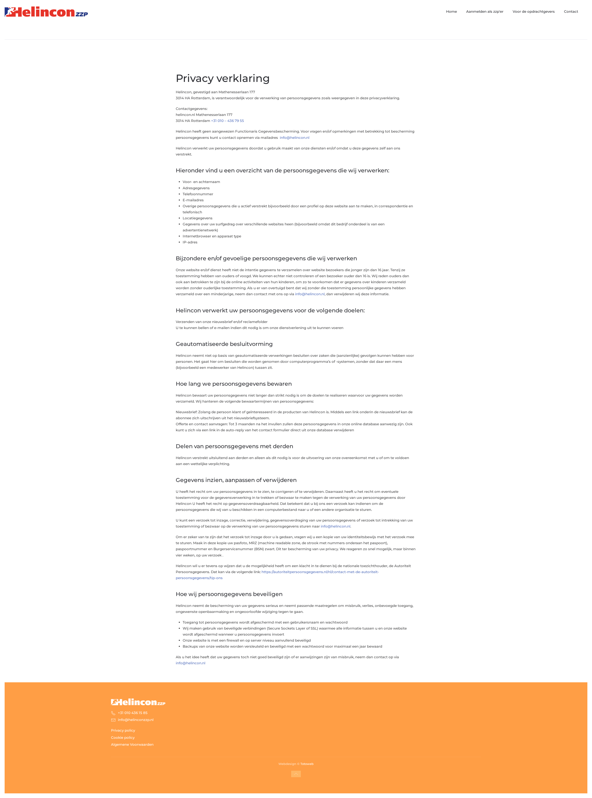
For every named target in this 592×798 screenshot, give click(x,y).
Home (451, 11)
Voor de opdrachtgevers (534, 11)
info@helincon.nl (294, 137)
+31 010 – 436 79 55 (227, 120)
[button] (296, 774)
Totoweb (307, 764)
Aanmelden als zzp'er (484, 11)
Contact (571, 11)
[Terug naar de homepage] (46, 11)
